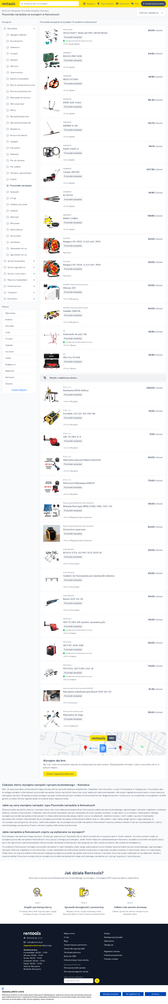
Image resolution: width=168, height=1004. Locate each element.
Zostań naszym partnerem (75, 945)
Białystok (9, 370)
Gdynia (8, 383)
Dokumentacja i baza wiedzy (76, 960)
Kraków (8, 319)
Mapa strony (69, 933)
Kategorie (91, 3)
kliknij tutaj (37, 945)
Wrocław (9, 326)
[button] (103, 36)
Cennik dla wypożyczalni (74, 948)
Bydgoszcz (10, 364)
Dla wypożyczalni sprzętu (75, 968)
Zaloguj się (108, 945)
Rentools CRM (70, 956)
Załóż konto (109, 941)
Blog (66, 941)
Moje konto (124, 3)
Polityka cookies (111, 959)
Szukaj (107, 933)
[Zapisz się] (97, 980)
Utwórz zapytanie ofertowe (60, 774)
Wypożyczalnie (107, 3)
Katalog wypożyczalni (113, 937)
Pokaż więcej (19, 390)
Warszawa (10, 313)
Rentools (6, 11)
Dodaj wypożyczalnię (155, 3)
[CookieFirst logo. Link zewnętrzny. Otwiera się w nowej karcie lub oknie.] (3, 989)
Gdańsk (9, 345)
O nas (66, 937)
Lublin (8, 358)
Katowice (9, 377)
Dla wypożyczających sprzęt (76, 971)
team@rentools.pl (35, 942)
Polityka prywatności (113, 955)
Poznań (8, 338)
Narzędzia (15, 11)
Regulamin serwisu (112, 951)
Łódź (7, 332)
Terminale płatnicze (72, 952)
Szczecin (9, 351)
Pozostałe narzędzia (30, 11)
